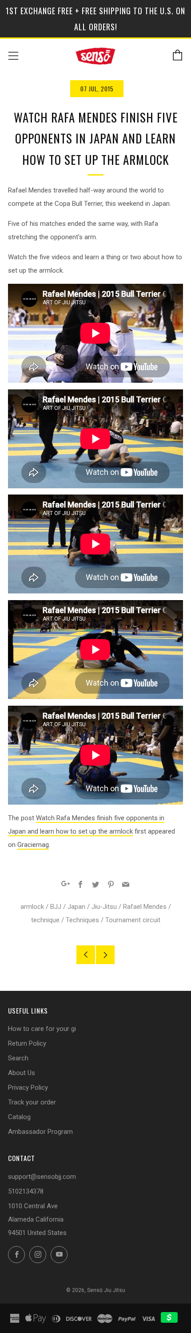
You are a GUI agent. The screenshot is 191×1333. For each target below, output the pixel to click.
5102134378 (26, 1191)
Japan (76, 907)
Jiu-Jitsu (104, 907)
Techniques (82, 920)
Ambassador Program (40, 1132)
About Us (21, 1073)
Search (18, 1058)
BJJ (55, 907)
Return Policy (27, 1043)
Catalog (19, 1117)
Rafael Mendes (145, 907)
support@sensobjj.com (42, 1177)
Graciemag (33, 845)
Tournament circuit (132, 920)
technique (45, 920)
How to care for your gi (42, 1029)
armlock (32, 907)
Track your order (32, 1102)
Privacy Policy (28, 1088)
